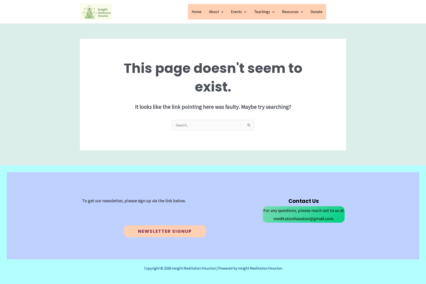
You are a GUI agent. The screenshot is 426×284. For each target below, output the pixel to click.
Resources (290, 11)
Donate (316, 11)
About (214, 11)
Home (196, 11)
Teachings (262, 11)
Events (236, 11)
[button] (221, 11)
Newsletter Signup (165, 231)
